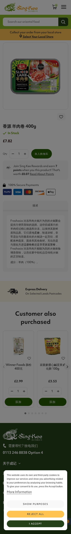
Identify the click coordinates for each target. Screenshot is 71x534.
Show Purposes (35, 504)
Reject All (35, 514)
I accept (35, 523)
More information (19, 492)
